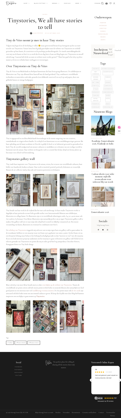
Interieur (103, 25)
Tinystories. (40, 296)
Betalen (58, 412)
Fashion (103, 22)
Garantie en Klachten (89, 412)
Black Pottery (40, 3)
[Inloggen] (114, 3)
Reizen (102, 37)
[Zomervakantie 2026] (103, 188)
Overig (103, 31)
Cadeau (9, 343)
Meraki (54, 3)
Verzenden (66, 412)
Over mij (67, 3)
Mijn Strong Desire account (44, 412)
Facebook (18, 366)
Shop (26, 3)
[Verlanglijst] (110, 3)
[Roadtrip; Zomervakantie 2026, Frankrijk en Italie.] (103, 117)
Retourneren (76, 412)
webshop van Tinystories (18, 230)
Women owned (20, 343)
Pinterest (18, 369)
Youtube (18, 375)
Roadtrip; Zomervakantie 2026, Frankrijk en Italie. (103, 142)
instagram (18, 372)
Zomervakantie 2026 (100, 212)
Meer (77, 3)
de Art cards (75, 291)
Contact (101, 412)
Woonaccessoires (34, 343)
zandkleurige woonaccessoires (43, 291)
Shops (45, 14)
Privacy (112, 416)
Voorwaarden (110, 412)
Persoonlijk (103, 34)
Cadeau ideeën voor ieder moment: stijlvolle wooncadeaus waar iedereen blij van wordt (103, 178)
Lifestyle (102, 28)
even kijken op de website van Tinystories (57, 285)
